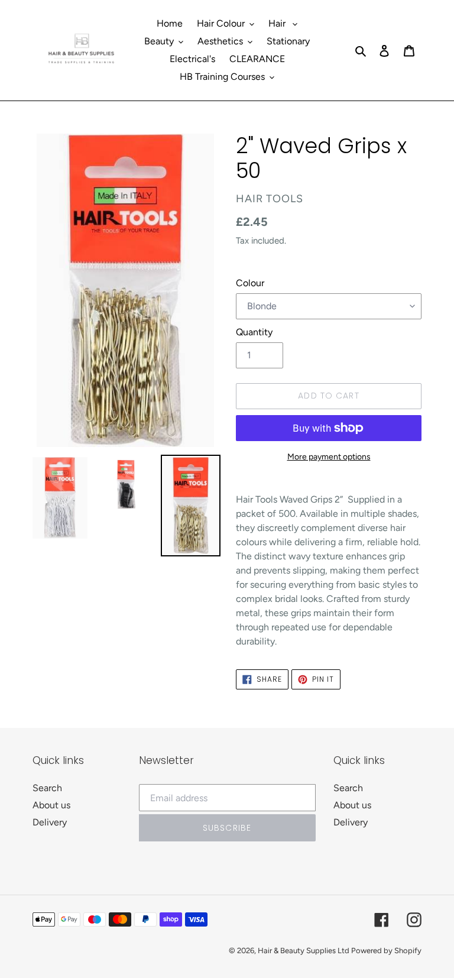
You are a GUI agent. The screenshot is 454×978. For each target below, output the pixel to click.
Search (47, 788)
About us (51, 805)
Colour (250, 283)
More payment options (329, 457)
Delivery (50, 822)
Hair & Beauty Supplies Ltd (304, 950)
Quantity (254, 332)
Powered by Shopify (386, 950)
